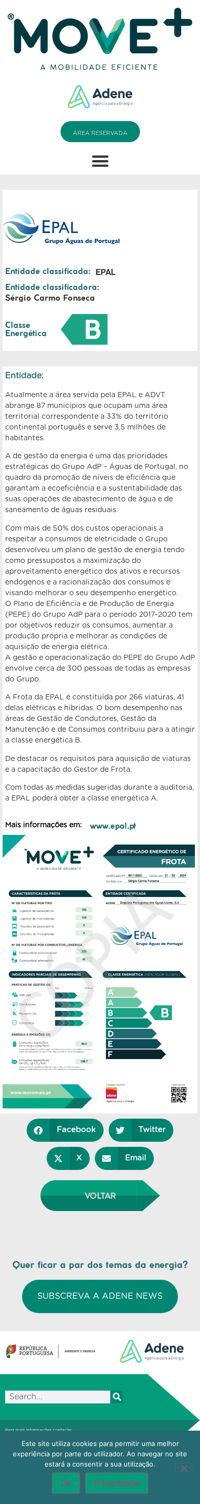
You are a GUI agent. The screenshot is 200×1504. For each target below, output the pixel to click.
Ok (66, 1483)
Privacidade (116, 1483)
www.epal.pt (113, 825)
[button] (100, 160)
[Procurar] (116, 1397)
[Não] (183, 1467)
